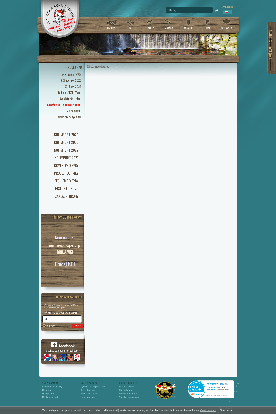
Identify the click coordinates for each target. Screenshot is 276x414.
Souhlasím (226, 410)
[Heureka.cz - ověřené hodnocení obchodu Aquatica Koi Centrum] (214, 396)
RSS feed (50, 325)
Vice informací (208, 410)
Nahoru (245, 393)
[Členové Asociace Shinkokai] (165, 390)
